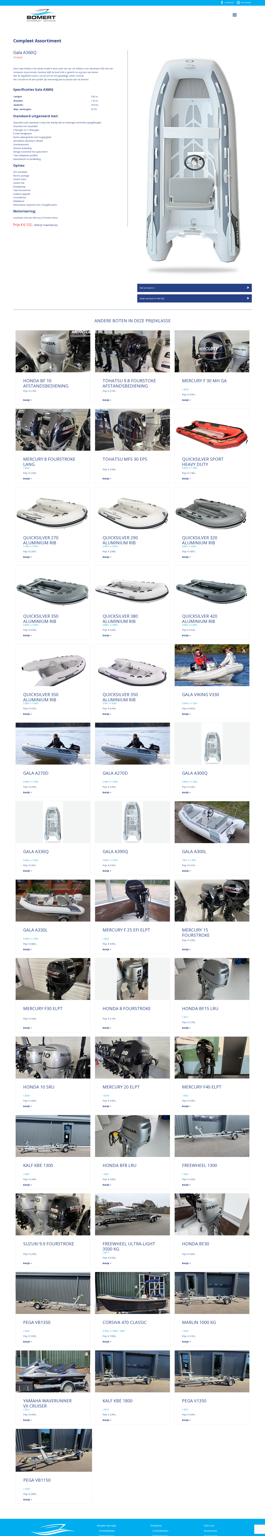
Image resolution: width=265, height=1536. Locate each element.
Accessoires (210, 1530)
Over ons (209, 1525)
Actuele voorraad (106, 1525)
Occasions (156, 1525)
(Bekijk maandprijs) (46, 225)
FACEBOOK (229, 2)
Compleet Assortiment (37, 41)
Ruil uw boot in (147, 287)
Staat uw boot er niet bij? (152, 298)
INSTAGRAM (246, 2)
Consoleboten (107, 1530)
